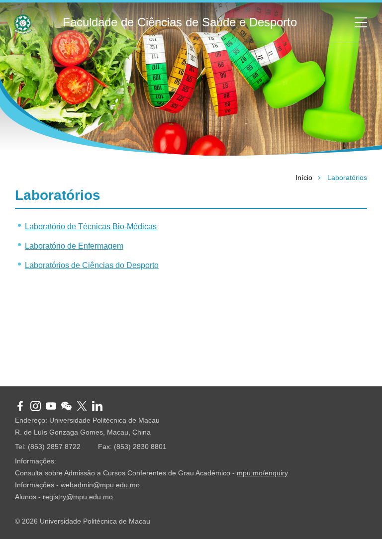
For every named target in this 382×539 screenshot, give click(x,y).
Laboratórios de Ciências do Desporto (92, 265)
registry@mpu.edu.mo (78, 497)
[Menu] (357, 22)
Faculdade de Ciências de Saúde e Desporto (180, 22)
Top (359, 364)
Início (303, 177)
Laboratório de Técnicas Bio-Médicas (91, 226)
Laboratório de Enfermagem (74, 246)
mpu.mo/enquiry (262, 473)
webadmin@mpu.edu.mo (100, 485)
